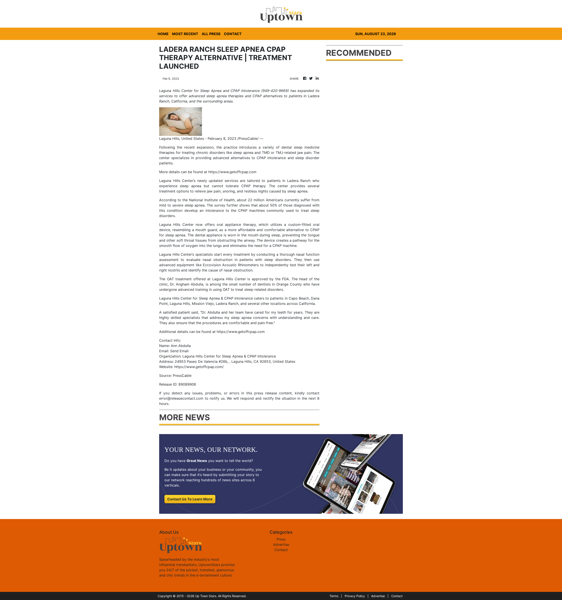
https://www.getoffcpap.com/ (199, 367)
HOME (163, 34)
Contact (281, 550)
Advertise (281, 544)
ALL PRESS (211, 34)
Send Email (179, 351)
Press (281, 539)
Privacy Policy (355, 596)
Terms (334, 596)
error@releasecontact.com (181, 398)
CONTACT (233, 34)
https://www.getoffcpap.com (232, 172)
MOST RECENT (185, 34)
